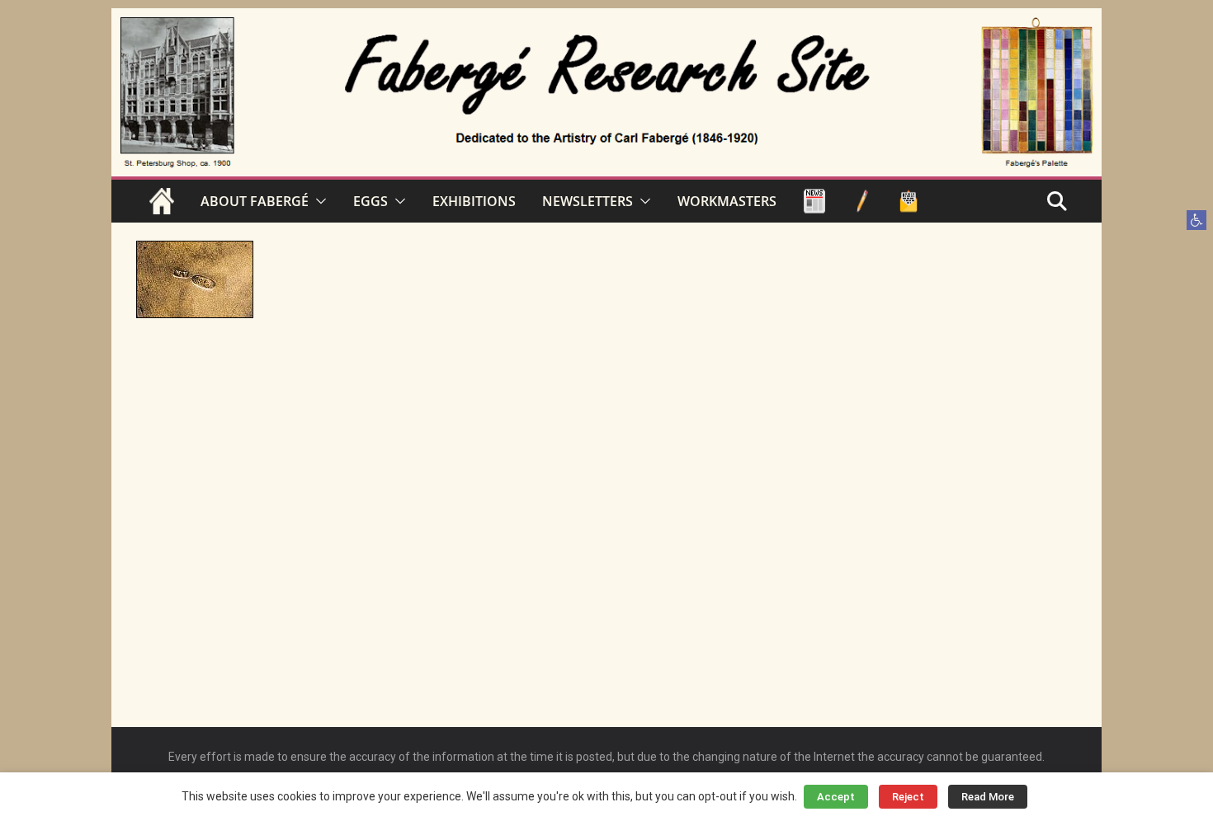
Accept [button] (836, 797)
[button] (1196, 220)
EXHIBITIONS (474, 201)
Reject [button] (908, 797)
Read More (987, 797)
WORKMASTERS (726, 201)
